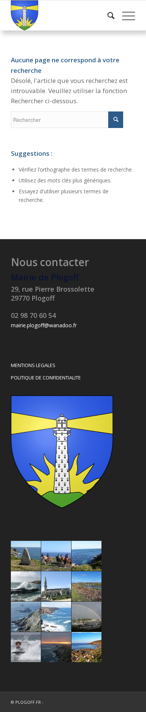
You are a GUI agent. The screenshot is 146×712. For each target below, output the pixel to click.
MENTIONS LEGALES (33, 365)
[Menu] (125, 15)
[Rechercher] (107, 15)
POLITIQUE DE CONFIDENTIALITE (46, 377)
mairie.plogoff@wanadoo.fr (44, 325)
